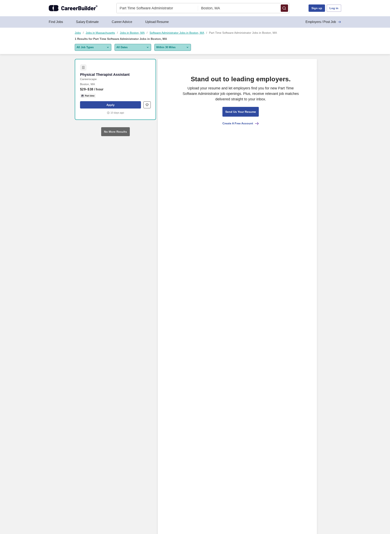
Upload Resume (157, 22)
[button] (284, 8)
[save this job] (147, 104)
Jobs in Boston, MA (132, 32)
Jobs (78, 32)
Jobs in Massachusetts (100, 32)
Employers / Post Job (321, 22)
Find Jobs (56, 22)
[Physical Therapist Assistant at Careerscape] (115, 89)
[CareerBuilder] (73, 8)
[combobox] (157, 8)
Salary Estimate (87, 22)
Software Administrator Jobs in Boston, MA (177, 32)
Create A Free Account (237, 123)
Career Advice (122, 22)
